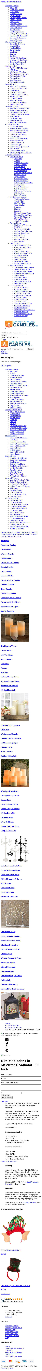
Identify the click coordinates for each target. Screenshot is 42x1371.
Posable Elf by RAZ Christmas (21, 153)
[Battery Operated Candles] (21, 327)
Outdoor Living (10, 66)
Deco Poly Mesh (16, 98)
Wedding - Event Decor (18, 86)
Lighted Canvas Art (17, 142)
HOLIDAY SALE (21, 287)
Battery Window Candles (19, 128)
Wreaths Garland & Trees (19, 138)
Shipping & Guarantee (9, 1161)
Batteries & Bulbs (16, 120)
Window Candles (20, 165)
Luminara (13, 52)
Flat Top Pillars (15, 48)
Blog (7, 1338)
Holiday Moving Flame (18, 58)
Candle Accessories (21, 187)
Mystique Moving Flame (18, 60)
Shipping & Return (29, 1202)
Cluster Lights (15, 136)
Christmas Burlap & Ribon (19, 147)
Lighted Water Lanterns (18, 134)
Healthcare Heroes (16, 140)
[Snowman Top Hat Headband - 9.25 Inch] (14, 1282)
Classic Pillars (15, 46)
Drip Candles (14, 22)
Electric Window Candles (19, 130)
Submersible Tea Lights (22, 191)
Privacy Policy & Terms (13, 1356)
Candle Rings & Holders (18, 94)
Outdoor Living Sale (17, 82)
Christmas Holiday (12, 124)
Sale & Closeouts (16, 40)
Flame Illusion (19, 241)
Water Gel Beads (16, 100)
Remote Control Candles (18, 26)
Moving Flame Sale (17, 64)
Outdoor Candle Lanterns (19, 74)
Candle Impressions (17, 32)
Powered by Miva (7, 1368)
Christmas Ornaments (17, 151)
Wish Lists (9, 1354)
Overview (4, 1101)
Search (3, 333)
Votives (17, 161)
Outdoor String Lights (17, 76)
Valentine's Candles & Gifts (19, 108)
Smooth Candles (16, 20)
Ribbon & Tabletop (21, 316)
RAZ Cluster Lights (21, 300)
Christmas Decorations (18, 132)
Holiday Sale (14, 149)
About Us (8, 1350)
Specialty (13, 56)
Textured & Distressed (18, 62)
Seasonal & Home (11, 106)
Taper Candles (15, 30)
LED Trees (14, 70)
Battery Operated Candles (19, 34)
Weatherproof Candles (18, 72)
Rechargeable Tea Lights (18, 36)
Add (5, 1095)
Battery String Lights (21, 251)
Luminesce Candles (17, 10)
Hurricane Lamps (16, 118)
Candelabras (14, 90)
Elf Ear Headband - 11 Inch (10, 1250)
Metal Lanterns (15, 80)
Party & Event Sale (16, 104)
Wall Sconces (14, 116)
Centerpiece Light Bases (18, 88)
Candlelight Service (21, 179)
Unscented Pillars (16, 24)
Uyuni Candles (15, 16)
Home (7, 1023)
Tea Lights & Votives (17, 44)
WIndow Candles (16, 14)
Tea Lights (13, 8)
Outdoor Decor (15, 78)
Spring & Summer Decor (19, 110)
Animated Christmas (12, 155)
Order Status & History (13, 1352)
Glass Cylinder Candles (18, 18)
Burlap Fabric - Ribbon (18, 102)
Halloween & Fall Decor (18, 112)
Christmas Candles (16, 126)
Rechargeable (19, 185)
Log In (3, 339)
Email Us (8, 1317)
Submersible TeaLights (18, 38)
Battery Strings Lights (17, 92)
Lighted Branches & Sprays (19, 114)
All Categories (6, 366)
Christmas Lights (16, 145)
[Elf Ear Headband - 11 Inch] (15, 1246)
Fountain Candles (20, 283)
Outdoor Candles (16, 28)
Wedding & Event (11, 1332)
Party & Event (10, 84)
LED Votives (14, 12)
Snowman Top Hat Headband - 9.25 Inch (15, 1286)
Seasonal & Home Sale (18, 122)
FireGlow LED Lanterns (18, 68)
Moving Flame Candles (13, 42)
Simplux (13, 54)
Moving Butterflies (16, 96)
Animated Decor (20, 302)
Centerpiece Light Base (22, 247)
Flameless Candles (11, 6)
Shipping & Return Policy (14, 1348)
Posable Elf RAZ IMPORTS (24, 310)
